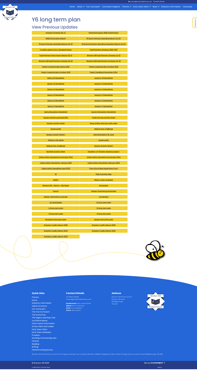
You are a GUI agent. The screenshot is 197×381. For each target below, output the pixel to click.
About (80, 6)
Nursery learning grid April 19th (56, 117)
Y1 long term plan (104, 214)
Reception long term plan (55, 219)
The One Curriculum (41, 312)
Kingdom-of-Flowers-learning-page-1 (103, 151)
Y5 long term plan (103, 202)
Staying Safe (56, 129)
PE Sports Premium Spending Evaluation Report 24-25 (104, 44)
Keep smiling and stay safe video (103, 123)
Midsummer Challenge (103, 129)
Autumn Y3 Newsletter (104, 95)
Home (72, 6)
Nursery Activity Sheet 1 (55, 134)
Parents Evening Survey (42, 349)
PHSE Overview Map (103, 174)
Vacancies (187, 6)
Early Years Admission (41, 332)
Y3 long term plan (103, 208)
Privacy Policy (45, 367)
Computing (103, 197)
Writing (35, 347)
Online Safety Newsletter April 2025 (55, 168)
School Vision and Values (43, 326)
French (55, 191)
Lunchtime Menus (39, 320)
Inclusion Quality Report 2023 (103, 231)
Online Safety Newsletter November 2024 (56, 157)
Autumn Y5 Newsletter (103, 84)
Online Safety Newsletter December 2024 (104, 157)
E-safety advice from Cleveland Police (56, 50)
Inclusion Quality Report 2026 (56, 225)
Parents (125, 6)
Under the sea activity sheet (103, 117)
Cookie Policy (36, 367)
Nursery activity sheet (56, 123)
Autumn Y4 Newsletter (103, 89)
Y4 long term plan (55, 208)
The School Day (39, 314)
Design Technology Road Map (103, 191)
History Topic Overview (103, 180)
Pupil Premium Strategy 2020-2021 (103, 50)
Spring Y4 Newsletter (55, 89)
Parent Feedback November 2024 (103, 72)
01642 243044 (159, 2)
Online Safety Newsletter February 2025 (104, 163)
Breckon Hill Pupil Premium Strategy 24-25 (104, 61)
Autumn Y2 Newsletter (104, 100)
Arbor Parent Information (43, 323)
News (155, 6)
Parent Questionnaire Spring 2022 (55, 67)
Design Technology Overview (56, 197)
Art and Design (56, 202)
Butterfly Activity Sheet (56, 151)
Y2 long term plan (55, 214)
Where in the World (56, 140)
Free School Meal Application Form (103, 168)
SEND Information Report (56, 38)
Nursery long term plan (103, 219)
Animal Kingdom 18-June (103, 134)
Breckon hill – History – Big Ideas (56, 185)
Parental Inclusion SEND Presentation (104, 33)
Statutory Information (171, 6)
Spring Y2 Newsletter (55, 100)
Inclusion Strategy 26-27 (56, 33)
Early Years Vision (141, 6)
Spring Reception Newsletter (55, 112)
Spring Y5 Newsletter (55, 84)
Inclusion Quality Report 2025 (104, 225)
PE (56, 174)
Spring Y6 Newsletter (55, 78)
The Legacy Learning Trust (43, 317)
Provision (36, 335)
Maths (55, 180)
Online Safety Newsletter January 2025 (56, 163)
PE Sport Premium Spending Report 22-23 (56, 44)
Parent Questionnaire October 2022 (103, 67)
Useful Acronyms (39, 306)
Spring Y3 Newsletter (55, 95)
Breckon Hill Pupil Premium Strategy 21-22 (103, 55)
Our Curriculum (93, 6)
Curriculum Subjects (111, 6)
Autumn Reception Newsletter (103, 112)
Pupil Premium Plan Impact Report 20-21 (56, 55)
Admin (160, 367)
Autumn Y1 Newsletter (104, 106)
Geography (103, 185)
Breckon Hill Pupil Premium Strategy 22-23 (56, 61)
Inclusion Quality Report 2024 (56, 231)
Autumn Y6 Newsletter (104, 78)
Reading (35, 344)
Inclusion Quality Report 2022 (56, 236)
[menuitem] (72, 6)
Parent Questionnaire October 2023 (55, 72)
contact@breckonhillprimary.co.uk (141, 2)
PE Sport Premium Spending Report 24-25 (104, 38)
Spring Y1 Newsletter (56, 106)
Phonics (35, 297)
